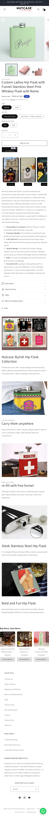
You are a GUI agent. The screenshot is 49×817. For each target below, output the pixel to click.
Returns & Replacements (14, 694)
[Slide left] (2, 70)
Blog (6, 700)
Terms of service (20, 812)
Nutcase (10, 808)
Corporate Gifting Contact (14, 750)
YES (13, 125)
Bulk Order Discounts (12, 745)
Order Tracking (10, 684)
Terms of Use (9, 720)
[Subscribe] (35, 789)
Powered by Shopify (19, 808)
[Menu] (4, 9)
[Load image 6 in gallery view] (37, 70)
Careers (7, 715)
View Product (11, 184)
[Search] (38, 9)
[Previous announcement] (4, 2)
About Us (8, 725)
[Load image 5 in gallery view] (24, 70)
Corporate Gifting (11, 740)
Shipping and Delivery (13, 689)
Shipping (12, 99)
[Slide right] (46, 70)
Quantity (4, 130)
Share (6, 308)
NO (5, 125)
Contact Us (9, 679)
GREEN (6, 107)
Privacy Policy (9, 705)
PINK (17, 107)
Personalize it (8, 659)
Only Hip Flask (9, 116)
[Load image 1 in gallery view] (11, 70)
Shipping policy (31, 812)
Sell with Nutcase (11, 710)
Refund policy (31, 808)
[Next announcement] (44, 2)
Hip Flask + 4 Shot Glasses (31, 116)
